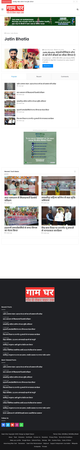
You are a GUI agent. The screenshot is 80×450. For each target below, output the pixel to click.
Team (15, 437)
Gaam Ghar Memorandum (34, 443)
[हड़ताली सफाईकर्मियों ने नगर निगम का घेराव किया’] (9, 112)
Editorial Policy (36, 440)
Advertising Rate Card (10, 443)
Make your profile (15, 440)
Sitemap (44, 440)
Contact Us (37, 437)
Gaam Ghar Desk (48, 49)
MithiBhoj (65, 434)
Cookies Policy (56, 440)
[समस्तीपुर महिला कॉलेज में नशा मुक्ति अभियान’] (9, 104)
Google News (26, 440)
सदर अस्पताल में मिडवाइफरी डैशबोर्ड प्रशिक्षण (30, 92)
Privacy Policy (53, 437)
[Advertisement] (40, 262)
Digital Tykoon (30, 434)
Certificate (29, 437)
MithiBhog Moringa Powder (40, 130)
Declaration (21, 443)
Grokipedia (37, 446)
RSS (49, 440)
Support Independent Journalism (60, 443)
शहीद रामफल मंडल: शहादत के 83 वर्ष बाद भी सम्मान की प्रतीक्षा (36, 84)
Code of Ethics (66, 440)
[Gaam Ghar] (15, 9)
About (10, 437)
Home (8, 33)
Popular (14, 76)
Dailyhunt (46, 443)
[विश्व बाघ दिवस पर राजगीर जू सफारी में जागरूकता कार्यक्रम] (9, 121)
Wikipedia (74, 443)
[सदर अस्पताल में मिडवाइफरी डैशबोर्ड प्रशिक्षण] (9, 95)
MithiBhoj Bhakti (74, 434)
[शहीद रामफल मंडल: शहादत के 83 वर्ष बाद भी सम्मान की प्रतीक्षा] (9, 86)
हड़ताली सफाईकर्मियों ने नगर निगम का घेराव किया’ (33, 110)
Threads (44, 446)
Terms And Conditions (65, 437)
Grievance (21, 437)
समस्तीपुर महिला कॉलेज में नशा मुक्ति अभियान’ (23, 1)
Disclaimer (45, 437)
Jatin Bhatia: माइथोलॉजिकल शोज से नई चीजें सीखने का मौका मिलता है (58, 53)
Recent (38, 76)
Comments (65, 76)
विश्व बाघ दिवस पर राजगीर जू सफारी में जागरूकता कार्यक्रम (35, 119)
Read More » (48, 66)
